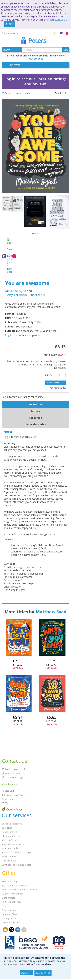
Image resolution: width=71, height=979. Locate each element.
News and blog (9, 881)
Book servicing (9, 856)
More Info (43, 972)
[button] (33, 233)
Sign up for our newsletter (15, 885)
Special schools (10, 848)
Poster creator (9, 910)
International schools (13, 844)
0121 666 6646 (12, 773)
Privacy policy (9, 918)
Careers (6, 905)
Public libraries (9, 831)
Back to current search (17, 93)
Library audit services (13, 836)
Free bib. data (9, 860)
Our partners (8, 897)
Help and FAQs (9, 914)
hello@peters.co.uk (56, 19)
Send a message (14, 777)
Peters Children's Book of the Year (20, 889)
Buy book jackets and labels (16, 864)
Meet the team (9, 784)
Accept (26, 972)
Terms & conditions (12, 922)
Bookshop (7, 827)
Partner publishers (11, 901)
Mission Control (10, 840)
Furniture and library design (16, 852)
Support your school (12, 893)
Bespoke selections (12, 823)
